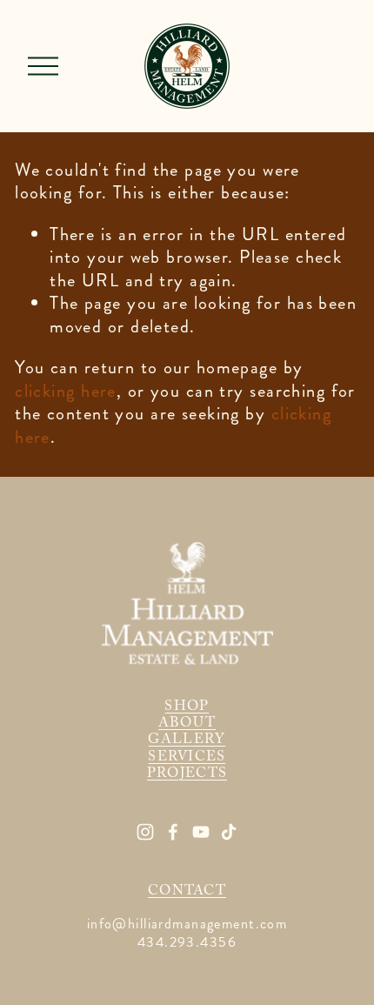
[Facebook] (173, 832)
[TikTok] (228, 832)
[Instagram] (145, 832)
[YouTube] (201, 832)
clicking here (66, 391)
